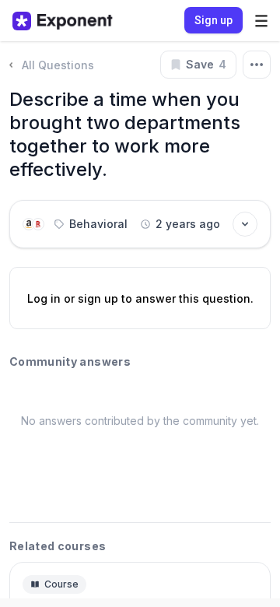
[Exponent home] (62, 21)
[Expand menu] (261, 20)
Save (206, 64)
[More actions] (257, 65)
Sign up (213, 20)
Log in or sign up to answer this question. (140, 298)
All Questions (58, 65)
